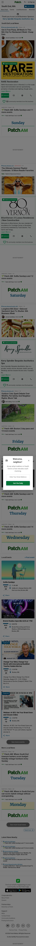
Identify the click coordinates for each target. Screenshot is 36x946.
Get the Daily (18, 483)
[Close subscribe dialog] (29, 460)
